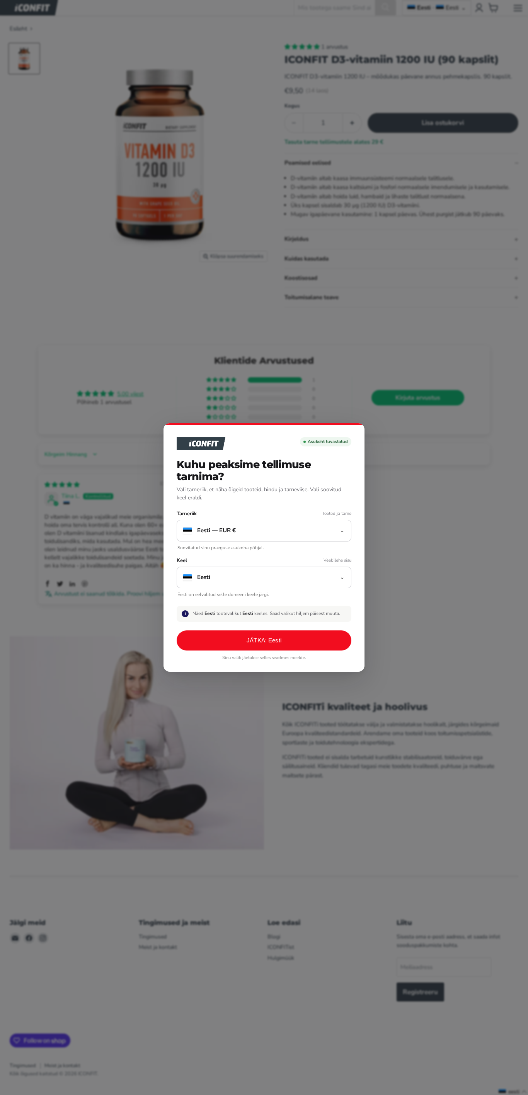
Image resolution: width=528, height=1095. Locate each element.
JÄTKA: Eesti (264, 640)
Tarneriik (187, 514)
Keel (182, 561)
